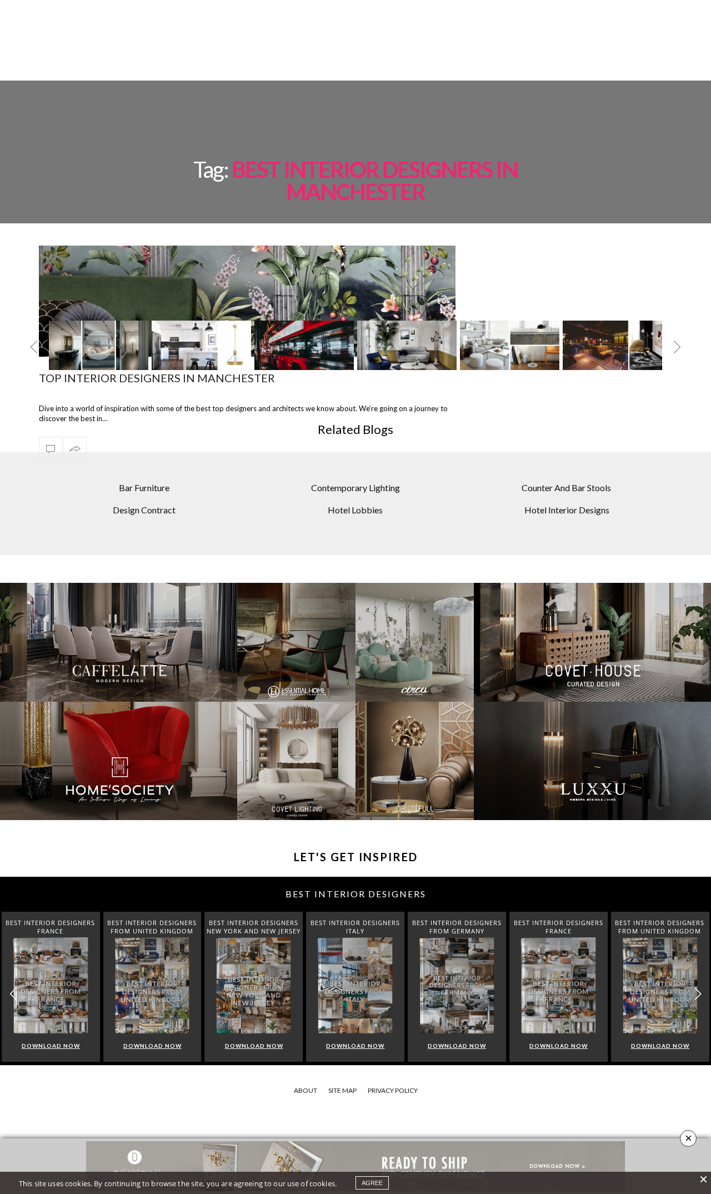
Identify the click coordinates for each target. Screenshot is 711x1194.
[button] (697, 994)
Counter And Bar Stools (566, 487)
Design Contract (144, 509)
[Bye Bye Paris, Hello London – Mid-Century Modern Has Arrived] (201, 346)
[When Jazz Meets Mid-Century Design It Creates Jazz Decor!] (509, 346)
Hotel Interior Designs (566, 509)
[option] (98, 354)
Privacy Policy (393, 1090)
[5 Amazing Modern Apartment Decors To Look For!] (407, 346)
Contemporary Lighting (355, 487)
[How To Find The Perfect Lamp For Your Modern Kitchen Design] (98, 346)
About (305, 1090)
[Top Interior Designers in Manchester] (50, 448)
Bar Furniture (144, 487)
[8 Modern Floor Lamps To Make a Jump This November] (304, 346)
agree (372, 1183)
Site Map (342, 1090)
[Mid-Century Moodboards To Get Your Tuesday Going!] (612, 346)
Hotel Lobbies (355, 509)
